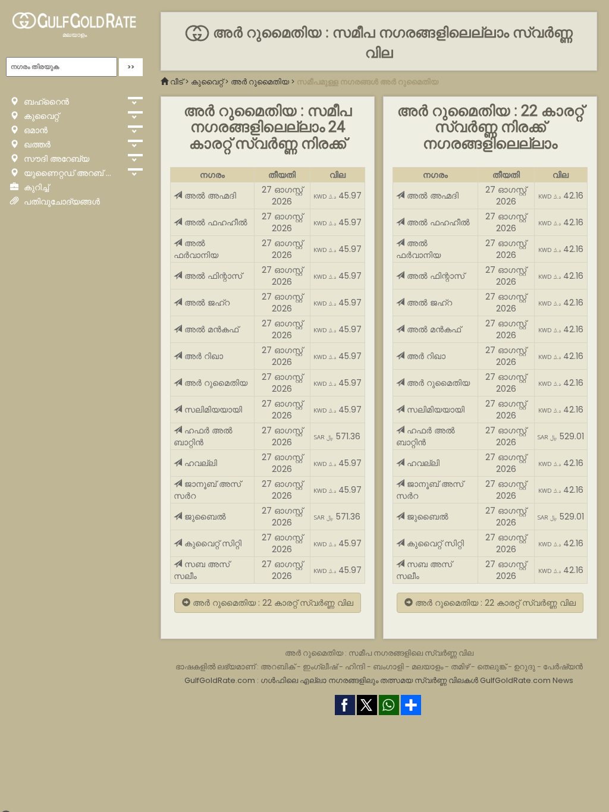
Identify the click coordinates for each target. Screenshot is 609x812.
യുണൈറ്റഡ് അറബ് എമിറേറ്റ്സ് (72, 173)
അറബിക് (277, 667)
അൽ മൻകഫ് (210, 329)
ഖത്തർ (36, 144)
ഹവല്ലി (199, 463)
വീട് (176, 82)
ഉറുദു (524, 667)
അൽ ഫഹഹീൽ (214, 222)
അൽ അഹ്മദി (209, 196)
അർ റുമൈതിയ (260, 82)
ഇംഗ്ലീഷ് (320, 667)
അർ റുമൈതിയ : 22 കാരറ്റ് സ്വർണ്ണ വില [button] (271, 603)
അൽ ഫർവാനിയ (196, 249)
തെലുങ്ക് (491, 667)
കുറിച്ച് (35, 187)
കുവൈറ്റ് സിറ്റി (211, 543)
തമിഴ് (460, 667)
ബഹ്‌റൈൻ (45, 102)
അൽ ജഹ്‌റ (206, 303)
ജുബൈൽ (204, 517)
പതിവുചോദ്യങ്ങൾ (60, 201)
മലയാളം (74, 34)
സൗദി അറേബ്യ (55, 159)
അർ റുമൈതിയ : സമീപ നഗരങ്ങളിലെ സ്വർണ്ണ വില (379, 653)
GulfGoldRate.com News (526, 680)
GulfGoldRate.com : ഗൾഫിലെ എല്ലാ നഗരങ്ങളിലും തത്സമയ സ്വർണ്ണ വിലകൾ (331, 680)
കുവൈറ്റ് (40, 116)
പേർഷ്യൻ (563, 667)
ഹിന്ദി (355, 667)
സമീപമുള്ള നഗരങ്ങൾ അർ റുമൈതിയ (367, 82)
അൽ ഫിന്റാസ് (212, 276)
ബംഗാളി (388, 667)
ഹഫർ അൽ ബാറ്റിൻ (203, 436)
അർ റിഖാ (202, 356)
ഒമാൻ (34, 130)
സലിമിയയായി (212, 410)
